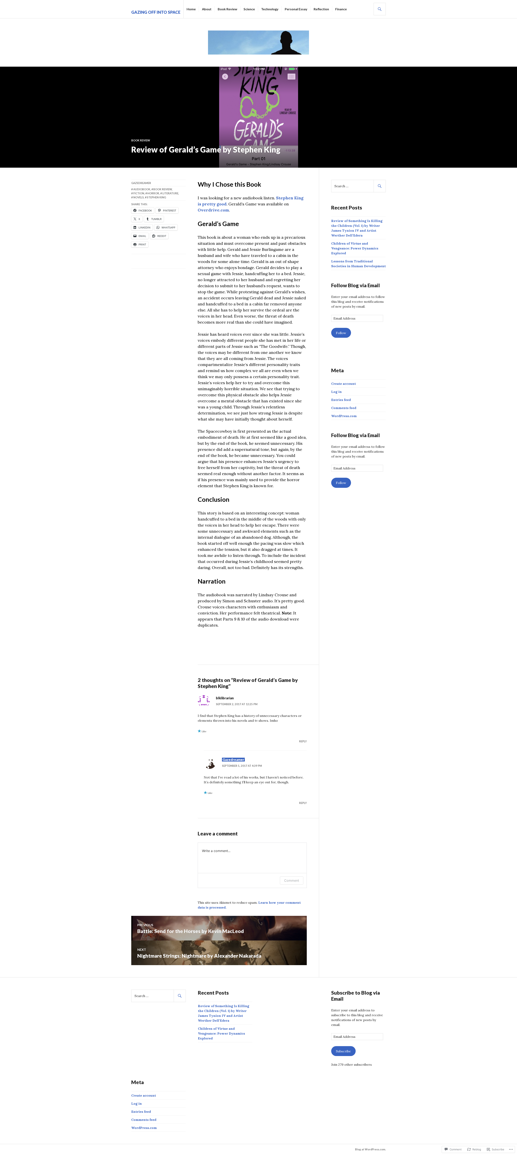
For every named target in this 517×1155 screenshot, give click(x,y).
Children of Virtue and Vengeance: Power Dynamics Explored (354, 248)
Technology (269, 9)
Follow (341, 333)
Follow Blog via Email (355, 285)
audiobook (141, 189)
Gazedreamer (141, 183)
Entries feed (341, 400)
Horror (153, 193)
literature (170, 193)
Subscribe (343, 1051)
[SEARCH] (380, 9)
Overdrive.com (213, 209)
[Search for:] (358, 186)
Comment (291, 880)
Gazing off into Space (155, 12)
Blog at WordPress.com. (370, 1149)
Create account (343, 384)
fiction (138, 193)
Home (191, 9)
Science (249, 9)
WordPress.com (344, 416)
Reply (303, 741)
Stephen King (156, 197)
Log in (336, 392)
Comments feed (343, 408)
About (206, 9)
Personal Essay (296, 9)
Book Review (227, 9)
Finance (341, 9)
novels (138, 197)
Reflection (321, 9)
